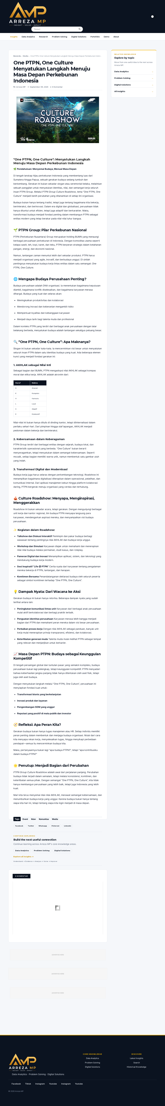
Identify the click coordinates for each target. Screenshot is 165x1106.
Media (25, 56)
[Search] (79, 29)
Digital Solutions (78, 37)
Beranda (17, 56)
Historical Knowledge (136, 1067)
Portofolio (95, 37)
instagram (40, 1084)
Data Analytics (28, 37)
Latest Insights (136, 1058)
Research (43, 37)
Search (136, 1062)
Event (25, 819)
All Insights (119, 91)
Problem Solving (59, 37)
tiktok (28, 1084)
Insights (14, 37)
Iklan (33, 819)
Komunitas (44, 819)
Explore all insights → (23, 857)
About (116, 37)
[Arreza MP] (27, 14)
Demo (106, 37)
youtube (53, 1084)
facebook (16, 1084)
